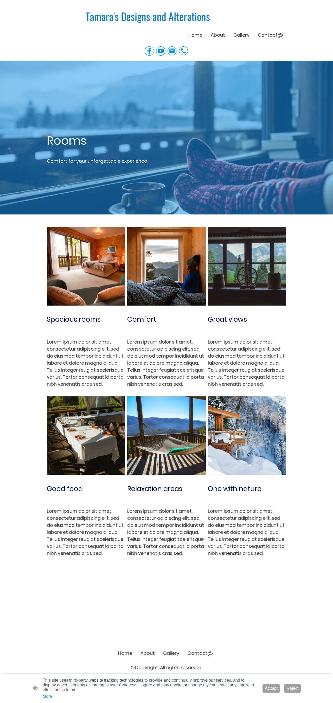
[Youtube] (160, 51)
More (47, 696)
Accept (271, 688)
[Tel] (183, 51)
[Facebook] (149, 51)
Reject (292, 688)
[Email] (172, 51)
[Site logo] (167, 639)
